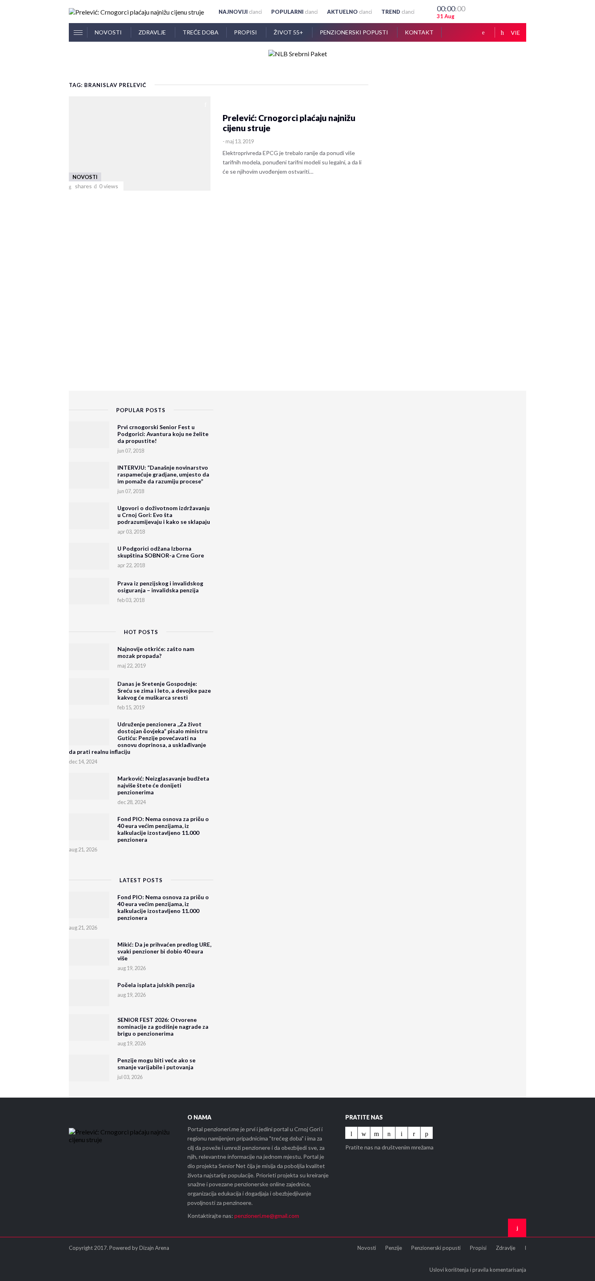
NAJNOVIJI (240, 12)
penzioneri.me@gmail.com (266, 1215)
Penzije (393, 1248)
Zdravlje (152, 32)
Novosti (109, 32)
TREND (397, 12)
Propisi (246, 32)
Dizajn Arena (154, 1248)
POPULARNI (294, 12)
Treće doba (201, 32)
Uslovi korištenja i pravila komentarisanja (477, 1269)
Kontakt (419, 32)
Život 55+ (289, 32)
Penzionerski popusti (354, 32)
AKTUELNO (349, 12)
